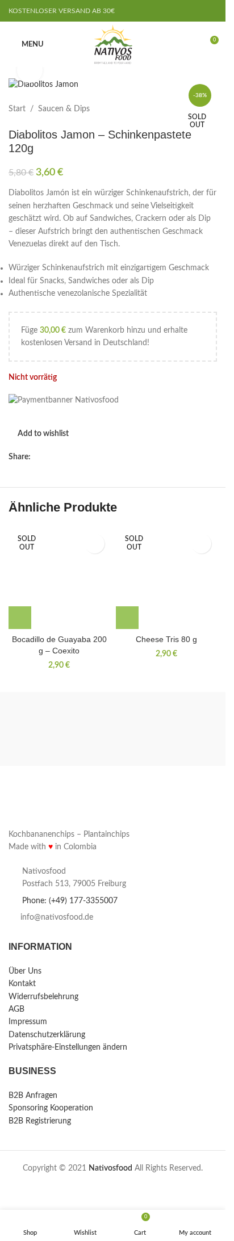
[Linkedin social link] (65, 457)
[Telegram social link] (78, 457)
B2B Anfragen (33, 1096)
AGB (16, 1009)
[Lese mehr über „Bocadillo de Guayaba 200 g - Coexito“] (20, 617)
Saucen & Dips (64, 109)
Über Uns (25, 971)
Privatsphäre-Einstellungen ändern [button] (68, 1048)
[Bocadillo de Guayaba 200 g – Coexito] (59, 579)
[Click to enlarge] (30, 70)
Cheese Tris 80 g (166, 639)
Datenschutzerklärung (47, 1035)
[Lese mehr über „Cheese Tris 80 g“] (127, 617)
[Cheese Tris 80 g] (167, 579)
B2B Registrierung (40, 1121)
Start (17, 109)
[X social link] (51, 457)
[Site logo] (113, 44)
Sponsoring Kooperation (51, 1109)
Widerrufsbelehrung (43, 997)
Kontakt (22, 984)
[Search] (188, 44)
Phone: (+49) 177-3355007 (70, 901)
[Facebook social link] (37, 457)
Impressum (28, 1022)
